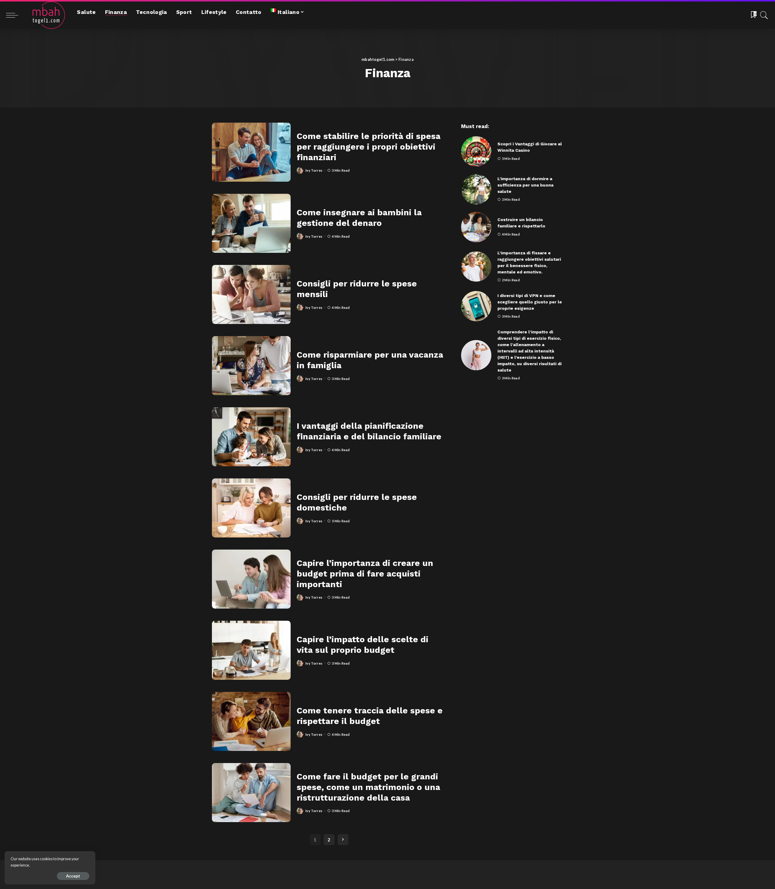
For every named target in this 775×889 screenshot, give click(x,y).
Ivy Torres (313, 170)
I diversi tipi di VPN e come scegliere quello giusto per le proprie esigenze (529, 302)
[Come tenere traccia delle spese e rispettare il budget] (251, 721)
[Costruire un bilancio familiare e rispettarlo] (476, 227)
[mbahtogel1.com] (46, 15)
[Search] (764, 15)
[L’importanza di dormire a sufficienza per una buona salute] (476, 189)
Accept (73, 875)
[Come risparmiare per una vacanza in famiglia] (251, 365)
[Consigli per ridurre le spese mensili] (251, 294)
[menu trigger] (15, 15)
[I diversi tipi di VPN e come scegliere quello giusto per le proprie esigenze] (476, 306)
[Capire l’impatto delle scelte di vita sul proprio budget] (251, 650)
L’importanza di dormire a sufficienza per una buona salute (525, 185)
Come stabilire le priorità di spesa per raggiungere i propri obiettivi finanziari (368, 146)
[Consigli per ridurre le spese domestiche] (251, 507)
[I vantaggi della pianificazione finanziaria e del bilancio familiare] (251, 436)
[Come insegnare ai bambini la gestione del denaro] (251, 223)
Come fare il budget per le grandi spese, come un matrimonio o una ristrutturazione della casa (368, 787)
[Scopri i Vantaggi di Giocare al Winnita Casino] (476, 151)
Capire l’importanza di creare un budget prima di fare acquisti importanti (365, 573)
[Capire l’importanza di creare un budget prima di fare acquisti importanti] (251, 579)
